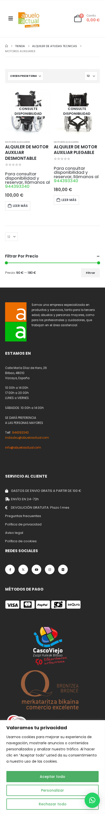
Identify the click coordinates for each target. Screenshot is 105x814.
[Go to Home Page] (6, 46)
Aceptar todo (52, 776)
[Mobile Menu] (10, 18)
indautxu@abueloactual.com (27, 438)
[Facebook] (10, 569)
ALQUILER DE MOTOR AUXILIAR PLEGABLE (75, 150)
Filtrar (90, 273)
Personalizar (52, 790)
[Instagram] (50, 569)
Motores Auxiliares (17, 142)
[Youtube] (36, 569)
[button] (92, 800)
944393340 (17, 186)
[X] (23, 569)
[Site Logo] (29, 20)
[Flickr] (63, 569)
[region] (52, 767)
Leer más (20, 206)
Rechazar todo (53, 804)
